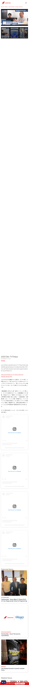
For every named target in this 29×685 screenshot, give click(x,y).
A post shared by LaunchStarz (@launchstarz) (14, 447)
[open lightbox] (14, 17)
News (2, 6)
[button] (26, 2)
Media (6, 6)
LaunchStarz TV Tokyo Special (15, 6)
